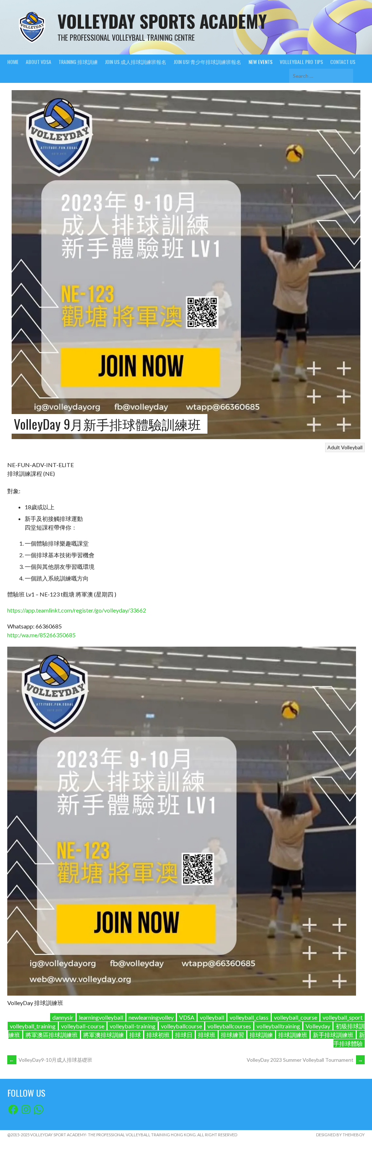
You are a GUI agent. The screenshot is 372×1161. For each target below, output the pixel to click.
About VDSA (38, 61)
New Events (260, 61)
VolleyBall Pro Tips (301, 61)
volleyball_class (249, 1017)
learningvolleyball (101, 1017)
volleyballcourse (181, 1026)
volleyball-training (132, 1026)
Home (13, 61)
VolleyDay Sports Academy (162, 21)
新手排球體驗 (349, 1039)
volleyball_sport (343, 1017)
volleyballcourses (229, 1026)
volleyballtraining (278, 1026)
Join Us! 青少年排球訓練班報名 (207, 61)
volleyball (212, 1017)
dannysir (62, 1017)
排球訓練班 (292, 1034)
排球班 (206, 1034)
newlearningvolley (151, 1017)
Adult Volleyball (345, 447)
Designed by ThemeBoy (340, 1134)
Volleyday (318, 1026)
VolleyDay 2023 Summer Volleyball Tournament (305, 1060)
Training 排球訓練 (78, 61)
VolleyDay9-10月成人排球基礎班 (50, 1060)
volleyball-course (82, 1026)
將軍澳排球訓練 (103, 1034)
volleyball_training (33, 1026)
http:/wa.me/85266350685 (41, 634)
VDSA (186, 1017)
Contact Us (342, 61)
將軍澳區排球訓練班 (51, 1034)
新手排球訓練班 (333, 1034)
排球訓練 (261, 1034)
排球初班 (158, 1034)
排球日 (184, 1034)
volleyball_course (295, 1017)
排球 (135, 1034)
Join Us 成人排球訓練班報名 (135, 61)
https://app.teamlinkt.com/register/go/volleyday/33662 (76, 610)
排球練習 (232, 1034)
